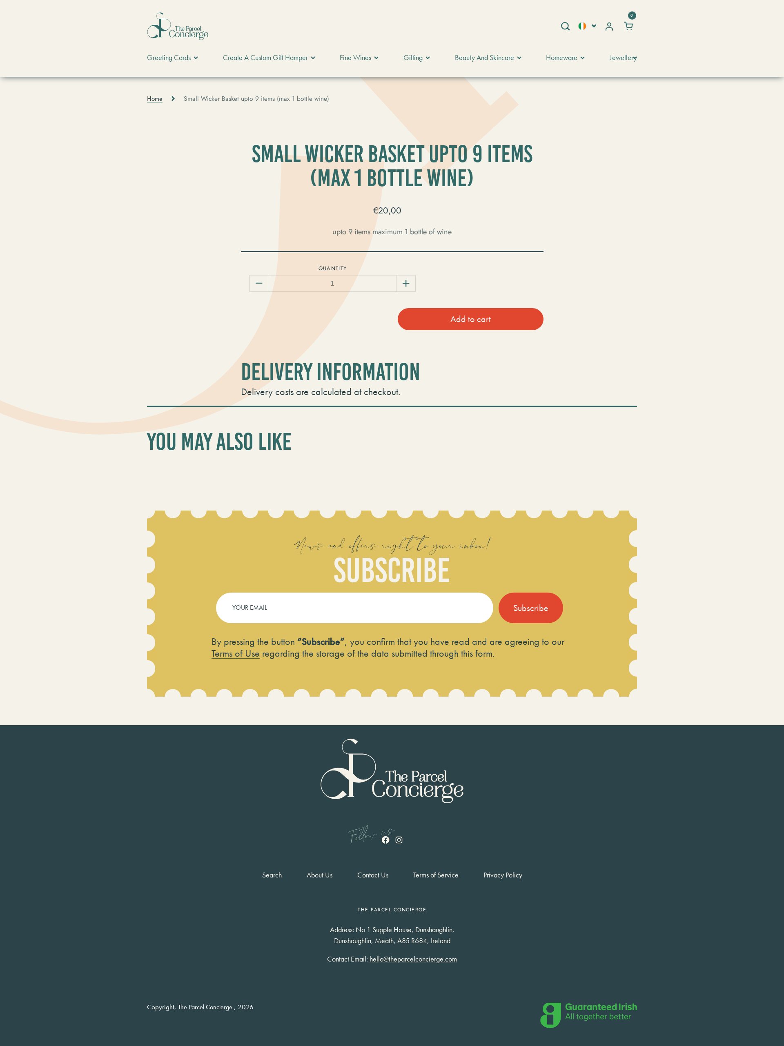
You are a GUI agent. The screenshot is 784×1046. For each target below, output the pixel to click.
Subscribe (530, 608)
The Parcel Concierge (205, 1007)
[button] (565, 26)
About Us (319, 875)
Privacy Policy (502, 875)
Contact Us (372, 875)
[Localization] (587, 26)
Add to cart (470, 319)
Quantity (332, 268)
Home (155, 99)
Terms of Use (236, 653)
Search (272, 875)
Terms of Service (436, 875)
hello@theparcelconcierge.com (413, 959)
